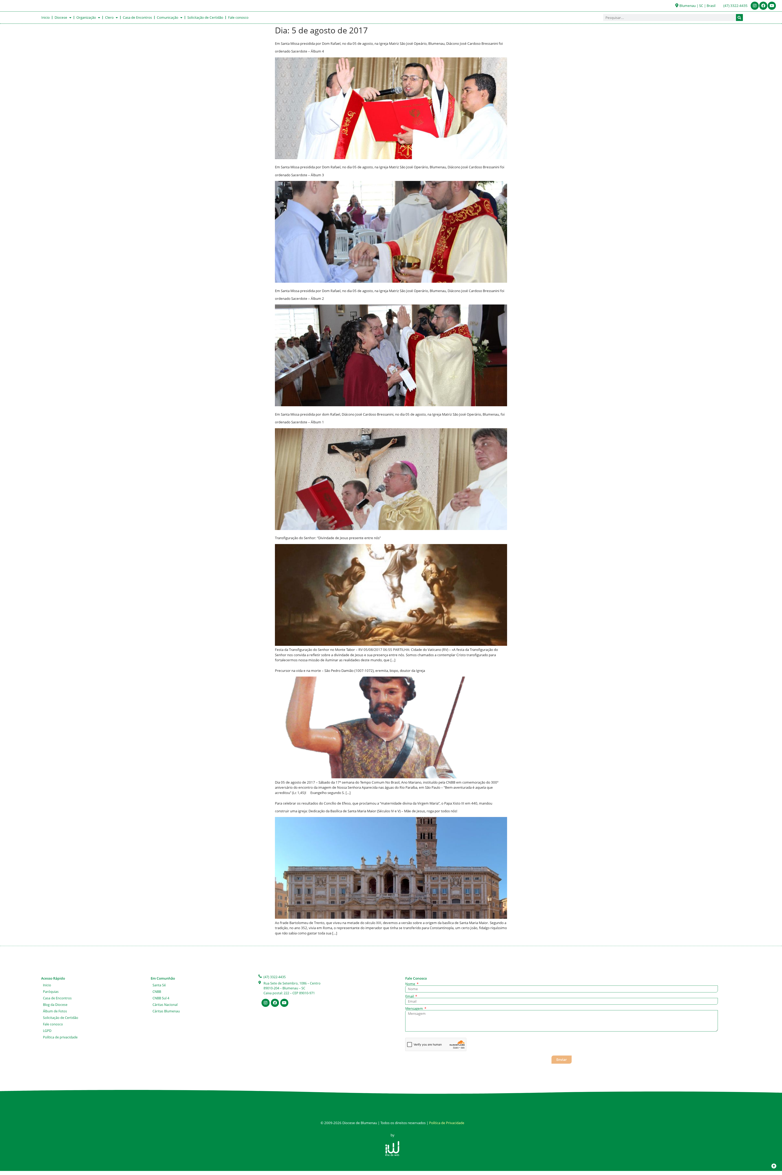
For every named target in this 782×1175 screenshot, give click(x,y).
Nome (410, 984)
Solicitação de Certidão (205, 17)
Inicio (45, 17)
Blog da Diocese (55, 1004)
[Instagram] (755, 6)
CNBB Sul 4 (161, 998)
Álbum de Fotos (55, 1011)
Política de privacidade (60, 1037)
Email (410, 996)
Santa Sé (159, 985)
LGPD (47, 1030)
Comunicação (167, 17)
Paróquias (51, 991)
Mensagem (414, 1008)
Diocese (61, 17)
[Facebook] (763, 6)
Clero (109, 17)
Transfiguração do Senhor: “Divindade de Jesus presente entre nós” (328, 537)
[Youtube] (772, 6)
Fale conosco (238, 17)
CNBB (157, 991)
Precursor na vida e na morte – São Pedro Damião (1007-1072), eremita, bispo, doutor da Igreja (350, 670)
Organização (86, 17)
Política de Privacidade (446, 1122)
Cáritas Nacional (165, 1004)
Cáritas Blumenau (166, 1011)
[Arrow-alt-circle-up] (774, 1166)
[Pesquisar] (739, 17)
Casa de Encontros (137, 17)
